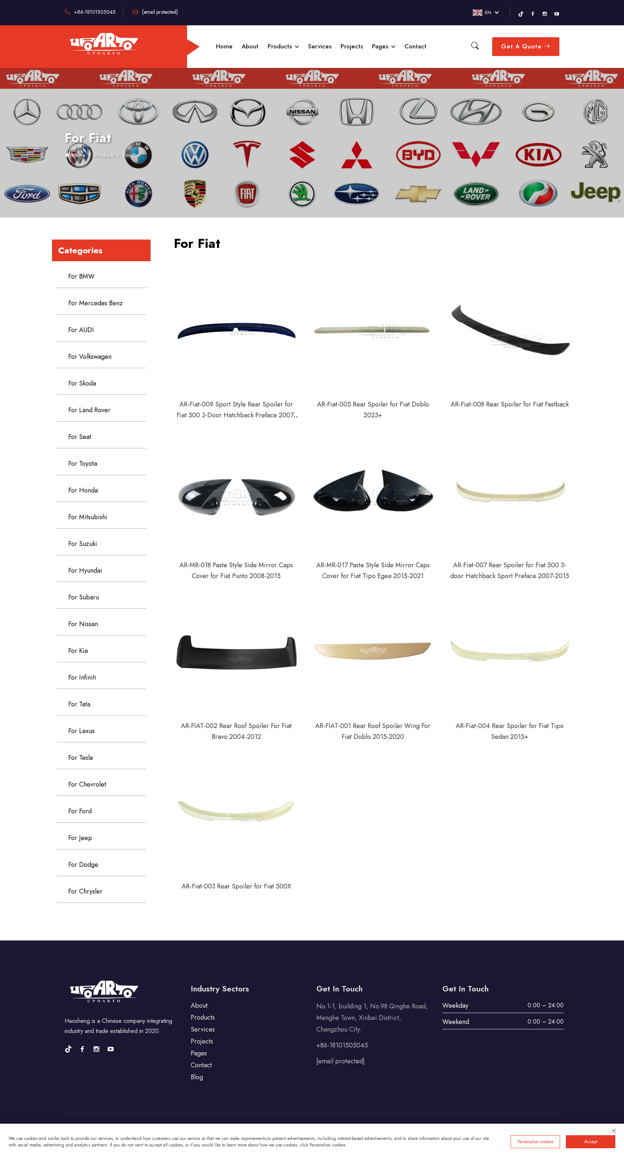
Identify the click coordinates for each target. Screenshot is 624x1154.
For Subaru (83, 597)
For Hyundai (85, 570)
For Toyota (82, 464)
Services (320, 46)
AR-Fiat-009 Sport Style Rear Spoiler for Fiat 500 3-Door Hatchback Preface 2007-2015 (236, 415)
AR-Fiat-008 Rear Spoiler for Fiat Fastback (510, 404)
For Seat (79, 437)
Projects (352, 46)
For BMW (81, 276)
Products (281, 46)
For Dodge (83, 865)
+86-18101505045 (94, 12)
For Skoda (82, 383)
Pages (381, 46)
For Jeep (80, 838)
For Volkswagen (90, 357)
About (250, 46)
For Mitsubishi (87, 517)
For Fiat (131, 155)
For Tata (79, 704)
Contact (415, 46)
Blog (197, 1077)
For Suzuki (82, 544)
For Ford (80, 811)
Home (224, 46)
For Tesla (80, 758)
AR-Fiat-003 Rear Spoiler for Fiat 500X (236, 886)
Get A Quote (522, 46)
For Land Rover (89, 410)
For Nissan (83, 624)
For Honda (83, 490)
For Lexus (81, 731)
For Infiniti (82, 677)
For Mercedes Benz (95, 303)
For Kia (78, 651)
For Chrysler (85, 891)
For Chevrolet (87, 784)
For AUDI (81, 330)
